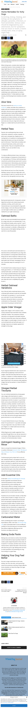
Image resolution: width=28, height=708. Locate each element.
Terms (18, 701)
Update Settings (10, 702)
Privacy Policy (4, 702)
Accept (14, 705)
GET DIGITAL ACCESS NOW (14, 363)
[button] (26, 697)
